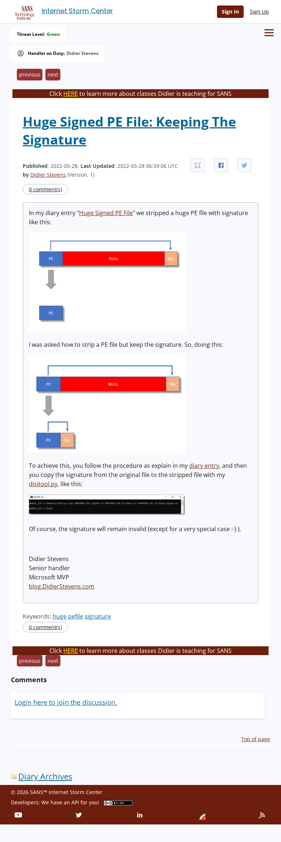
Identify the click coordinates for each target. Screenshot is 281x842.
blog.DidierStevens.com (61, 586)
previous (29, 74)
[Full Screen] (198, 165)
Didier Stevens (82, 53)
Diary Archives (45, 776)
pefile (75, 616)
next (53, 74)
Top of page (255, 739)
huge (60, 616)
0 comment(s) (45, 189)
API (75, 802)
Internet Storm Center (77, 10)
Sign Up (259, 11)
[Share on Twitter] (244, 165)
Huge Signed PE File (106, 213)
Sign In (230, 11)
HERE (70, 94)
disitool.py (43, 484)
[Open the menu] (269, 33)
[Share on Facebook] (221, 165)
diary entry (204, 466)
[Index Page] (23, 11)
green (53, 34)
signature (98, 616)
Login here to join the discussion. (66, 702)
